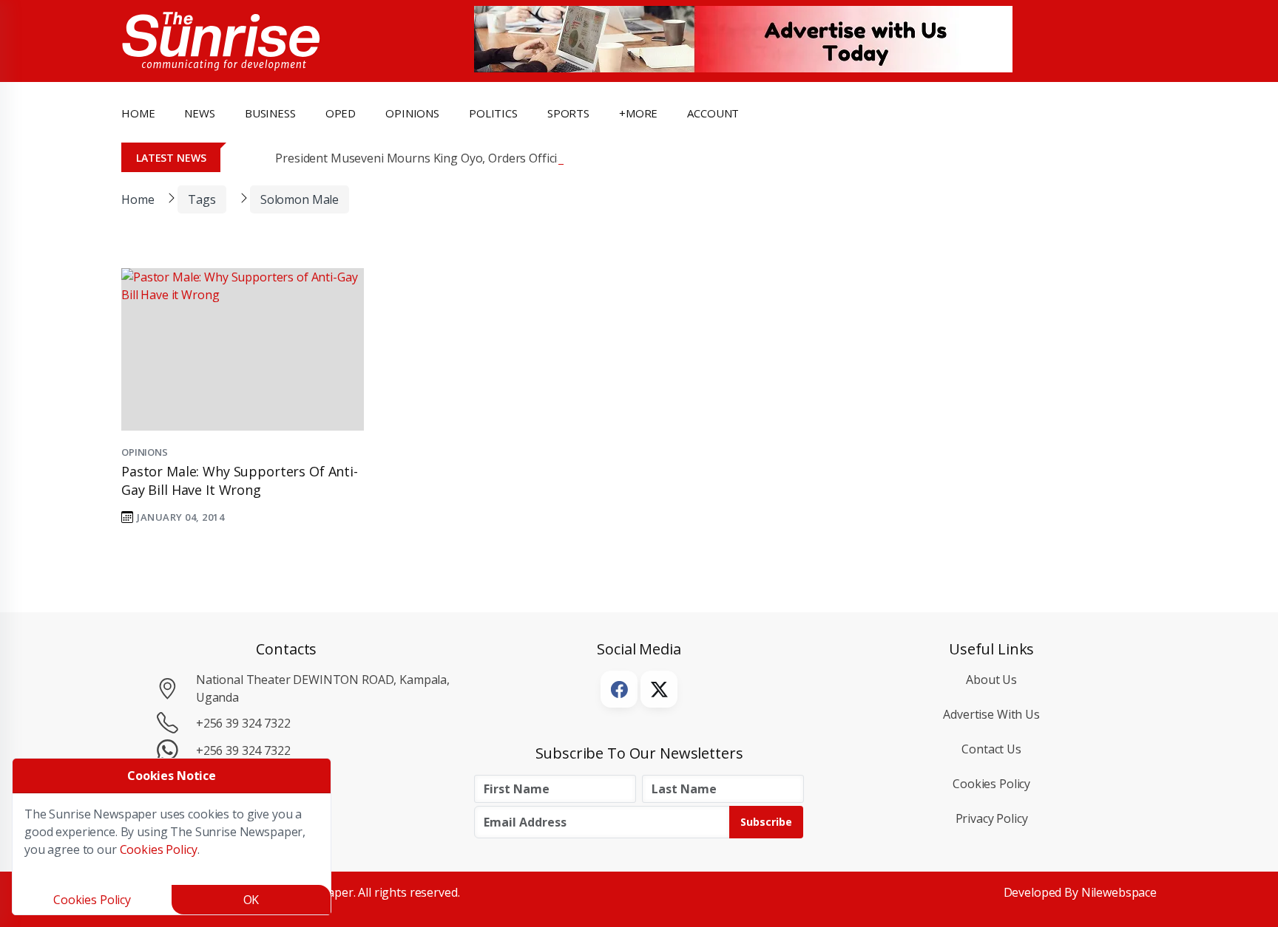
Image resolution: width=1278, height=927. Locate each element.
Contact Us (991, 749)
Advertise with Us (991, 714)
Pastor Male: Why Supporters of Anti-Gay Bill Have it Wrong (239, 480)
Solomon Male (299, 199)
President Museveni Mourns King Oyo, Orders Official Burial (438, 158)
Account (713, 113)
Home (138, 113)
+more (638, 113)
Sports (568, 113)
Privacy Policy (992, 818)
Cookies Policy (991, 784)
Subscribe (766, 822)
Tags (201, 199)
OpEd (340, 113)
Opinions (144, 452)
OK (251, 900)
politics (493, 113)
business (270, 113)
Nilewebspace (1119, 892)
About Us (991, 679)
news (199, 113)
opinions (412, 113)
